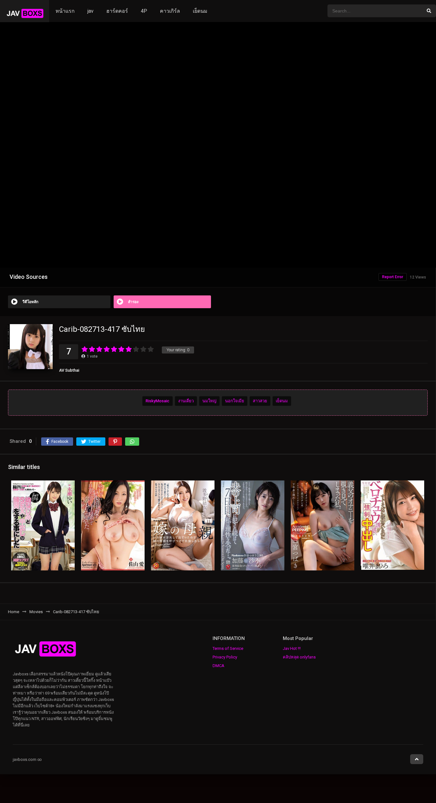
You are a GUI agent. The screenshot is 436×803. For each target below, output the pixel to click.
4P (144, 11)
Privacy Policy (225, 657)
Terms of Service (228, 648)
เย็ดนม (200, 11)
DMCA (218, 665)
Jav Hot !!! (292, 648)
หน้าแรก (65, 11)
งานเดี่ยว (186, 400)
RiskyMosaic (157, 400)
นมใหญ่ (209, 400)
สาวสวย (260, 400)
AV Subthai (69, 370)
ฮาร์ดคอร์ (117, 11)
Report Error (392, 277)
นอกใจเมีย (234, 400)
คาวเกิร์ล (170, 11)
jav (90, 11)
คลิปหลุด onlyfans (299, 657)
